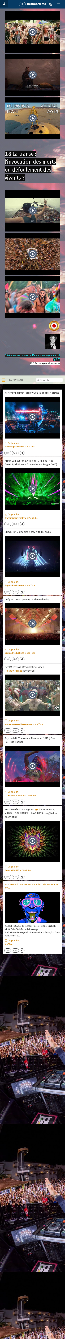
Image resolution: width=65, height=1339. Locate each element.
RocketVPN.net (14, 670)
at (20, 446)
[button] (51, 4)
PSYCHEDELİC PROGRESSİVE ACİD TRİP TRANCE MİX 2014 (32, 886)
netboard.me (36, 4)
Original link (13, 443)
